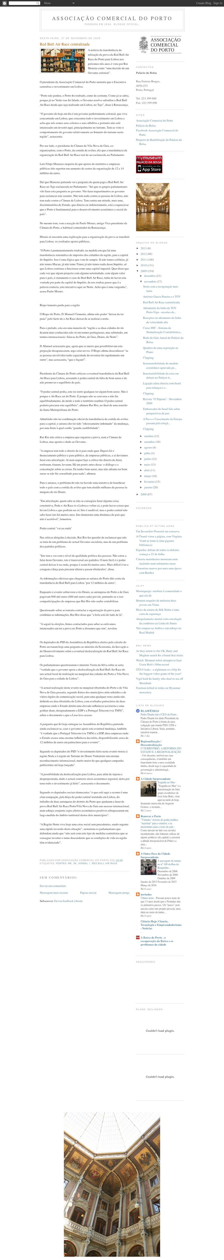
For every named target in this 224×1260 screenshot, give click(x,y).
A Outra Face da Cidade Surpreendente (155, 855)
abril (147, 470)
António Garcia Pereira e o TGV (161, 296)
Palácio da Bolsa (146, 125)
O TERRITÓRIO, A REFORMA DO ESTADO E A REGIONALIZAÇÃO (161, 750)
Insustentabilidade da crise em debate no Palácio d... (161, 375)
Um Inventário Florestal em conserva (157, 531)
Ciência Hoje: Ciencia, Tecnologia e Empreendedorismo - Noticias (161, 924)
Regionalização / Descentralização (151, 743)
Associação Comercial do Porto (112, 18)
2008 (144, 494)
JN (74, 863)
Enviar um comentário (53, 886)
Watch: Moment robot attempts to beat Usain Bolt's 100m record (159, 662)
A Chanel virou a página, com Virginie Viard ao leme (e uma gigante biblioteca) (159, 540)
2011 (144, 259)
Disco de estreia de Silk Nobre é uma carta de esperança (157, 612)
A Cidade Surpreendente (156, 778)
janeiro (148, 487)
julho (147, 453)
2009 (144, 271)
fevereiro (149, 482)
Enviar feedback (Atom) (68, 901)
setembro (150, 442)
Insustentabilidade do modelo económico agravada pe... (160, 365)
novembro (150, 281)
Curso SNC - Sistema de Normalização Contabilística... (162, 330)
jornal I (84, 863)
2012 (144, 254)
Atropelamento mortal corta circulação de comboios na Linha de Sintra (159, 621)
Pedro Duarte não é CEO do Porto (159, 714)
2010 (144, 265)
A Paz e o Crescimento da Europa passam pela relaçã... (162, 421)
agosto (148, 447)
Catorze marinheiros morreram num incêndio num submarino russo (157, 561)
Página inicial (88, 893)
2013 (144, 248)
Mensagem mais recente (54, 893)
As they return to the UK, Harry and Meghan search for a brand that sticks (159, 653)
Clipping (148, 358)
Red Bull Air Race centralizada (64, 44)
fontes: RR (64, 863)
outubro (149, 436)
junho (148, 459)
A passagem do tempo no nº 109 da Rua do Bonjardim (169, 864)
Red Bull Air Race (104, 863)
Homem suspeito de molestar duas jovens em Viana (156, 602)
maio (147, 464)
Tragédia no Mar (166, 782)
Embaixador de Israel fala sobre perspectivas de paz (161, 411)
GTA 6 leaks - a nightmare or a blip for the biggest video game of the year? (158, 671)
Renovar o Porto (151, 816)
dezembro (150, 276)
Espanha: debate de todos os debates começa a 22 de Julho (157, 552)
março (148, 476)
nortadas (146, 894)
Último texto (147, 898)
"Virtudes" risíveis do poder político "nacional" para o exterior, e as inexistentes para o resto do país (159, 823)
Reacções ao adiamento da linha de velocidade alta (162, 320)
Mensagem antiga (119, 893)
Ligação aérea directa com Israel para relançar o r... (162, 385)
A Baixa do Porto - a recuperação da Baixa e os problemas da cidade (157, 940)
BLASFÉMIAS (150, 711)
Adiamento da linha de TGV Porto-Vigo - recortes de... (159, 310)
